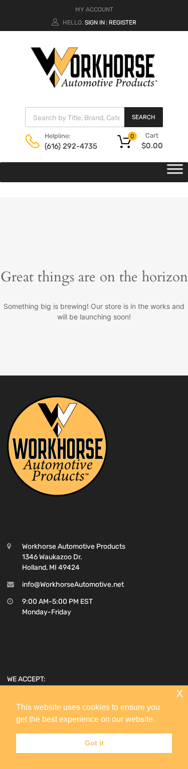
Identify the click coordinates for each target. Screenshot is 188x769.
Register (122, 22)
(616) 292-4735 (69, 146)
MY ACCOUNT (94, 9)
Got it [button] (94, 743)
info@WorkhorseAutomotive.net (73, 584)
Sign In (95, 22)
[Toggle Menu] (175, 172)
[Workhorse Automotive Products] (94, 85)
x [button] (179, 692)
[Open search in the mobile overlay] (94, 117)
